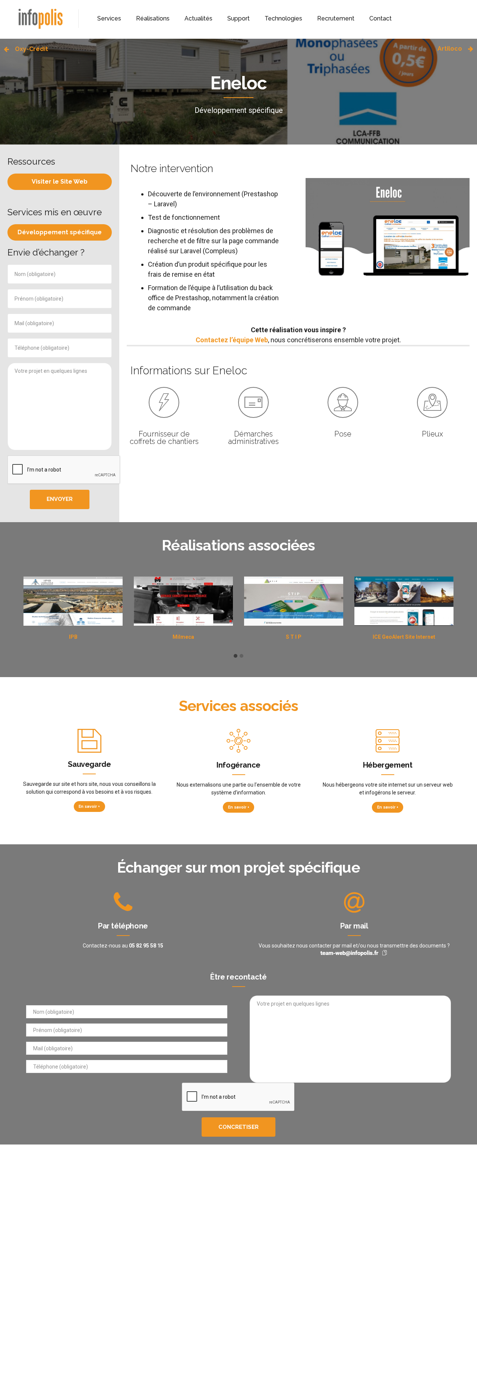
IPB (73, 637)
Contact (380, 18)
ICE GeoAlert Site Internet (404, 637)
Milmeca (183, 637)
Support (238, 18)
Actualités (198, 18)
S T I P (293, 637)
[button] (235, 656)
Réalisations (153, 18)
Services (109, 18)
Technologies (283, 18)
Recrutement (335, 18)
